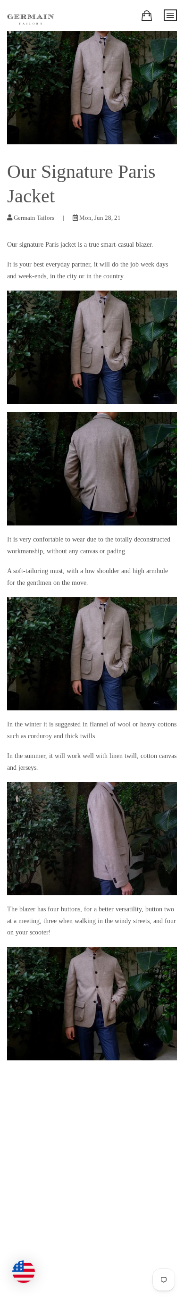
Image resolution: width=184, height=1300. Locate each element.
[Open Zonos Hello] (28, 1267)
